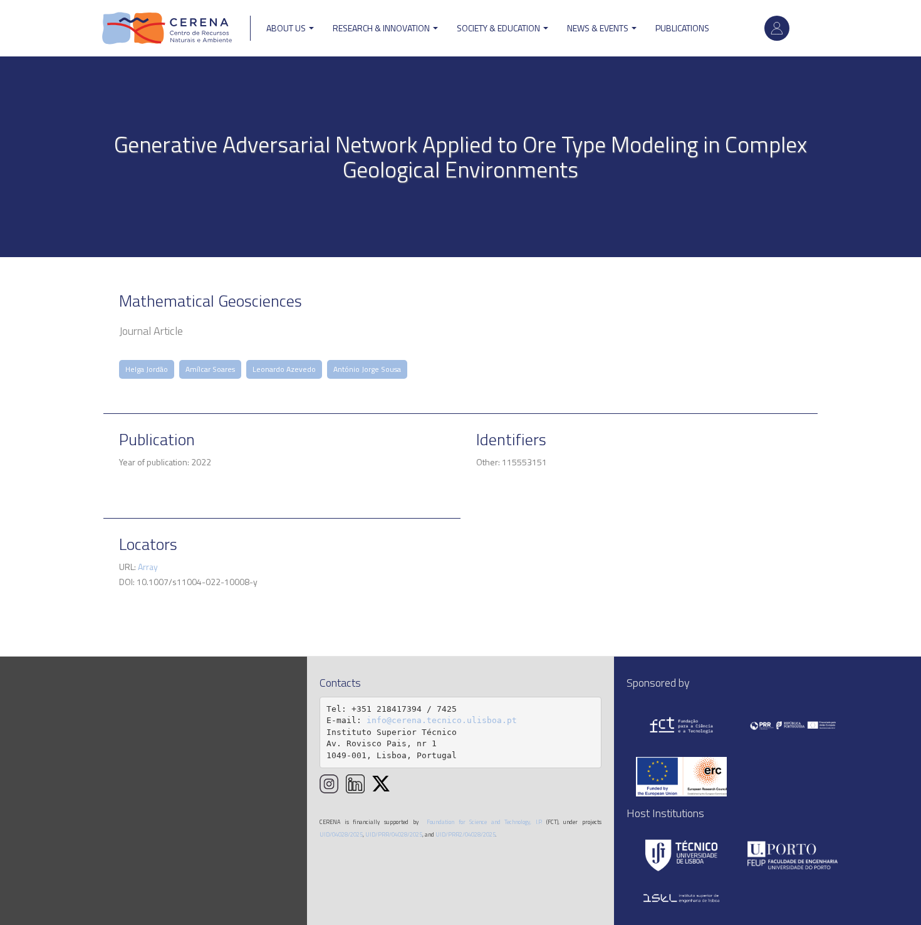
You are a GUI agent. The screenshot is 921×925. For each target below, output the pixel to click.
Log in (776, 28)
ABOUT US (287, 27)
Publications (682, 27)
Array (148, 566)
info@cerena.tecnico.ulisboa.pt (442, 720)
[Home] (167, 28)
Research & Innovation (382, 27)
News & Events (598, 27)
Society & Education (499, 27)
